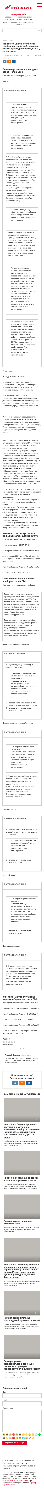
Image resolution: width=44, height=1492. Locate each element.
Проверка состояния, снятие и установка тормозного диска (21, 1179)
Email (4, 1400)
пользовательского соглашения (15, 1481)
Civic (29, 55)
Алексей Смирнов (12, 1055)
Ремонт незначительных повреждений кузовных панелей (22, 1319)
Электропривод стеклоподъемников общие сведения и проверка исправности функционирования (22, 1365)
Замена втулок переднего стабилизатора (18, 1222)
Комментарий (8, 1408)
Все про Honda (18, 14)
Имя (4, 1392)
